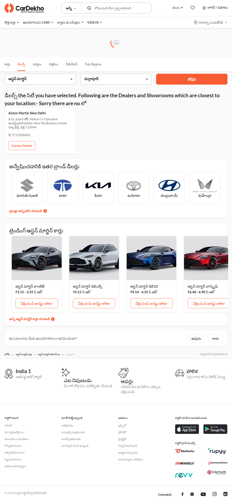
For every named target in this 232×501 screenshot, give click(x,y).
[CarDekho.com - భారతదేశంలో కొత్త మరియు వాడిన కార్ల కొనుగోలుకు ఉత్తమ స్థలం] (24, 8)
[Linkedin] (225, 494)
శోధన (192, 79)
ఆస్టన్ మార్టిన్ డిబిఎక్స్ (87, 286)
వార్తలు (37, 64)
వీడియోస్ (72, 64)
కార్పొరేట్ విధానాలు (15, 452)
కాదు (215, 338)
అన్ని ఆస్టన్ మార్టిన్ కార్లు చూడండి (29, 319)
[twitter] (192, 494)
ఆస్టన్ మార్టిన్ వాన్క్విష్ (203, 286)
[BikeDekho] (184, 451)
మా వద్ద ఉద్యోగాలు (14, 432)
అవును (196, 338)
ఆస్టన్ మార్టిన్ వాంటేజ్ (29, 286)
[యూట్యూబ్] (203, 494)
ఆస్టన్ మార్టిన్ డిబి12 (144, 286)
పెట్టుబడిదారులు (13, 459)
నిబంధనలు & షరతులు (17, 439)
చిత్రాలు (53, 64)
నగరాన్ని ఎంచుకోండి (210, 22)
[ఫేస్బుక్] (182, 494)
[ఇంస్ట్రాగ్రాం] (215, 494)
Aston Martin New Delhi (27, 113)
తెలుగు (176, 7)
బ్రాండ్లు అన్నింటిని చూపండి (25, 211)
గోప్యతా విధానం (13, 445)
